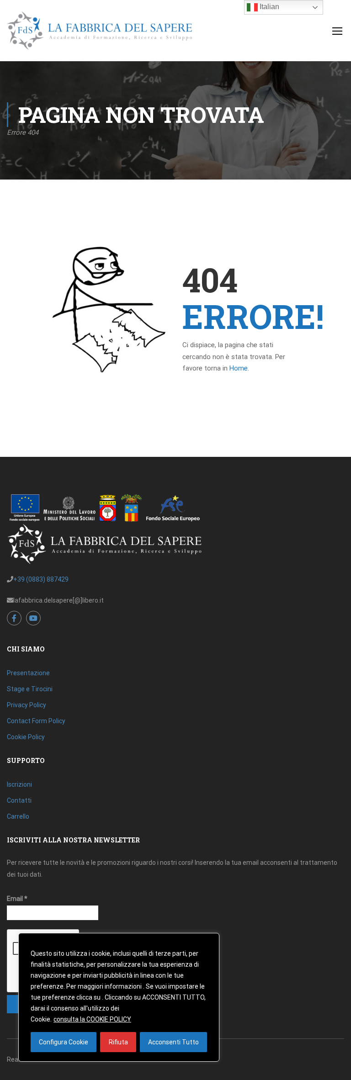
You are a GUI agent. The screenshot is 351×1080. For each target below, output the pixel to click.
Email (17, 898)
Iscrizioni (19, 784)
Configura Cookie (63, 1042)
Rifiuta (118, 1042)
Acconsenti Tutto (173, 1042)
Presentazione (28, 673)
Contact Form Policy (36, 721)
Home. (239, 368)
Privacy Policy (26, 705)
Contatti (19, 800)
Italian (268, 7)
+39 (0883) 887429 (41, 579)
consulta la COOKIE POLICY (92, 1019)
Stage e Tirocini (30, 689)
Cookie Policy (26, 737)
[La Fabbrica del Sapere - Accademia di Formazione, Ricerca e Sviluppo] (99, 35)
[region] (118, 997)
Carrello (18, 816)
